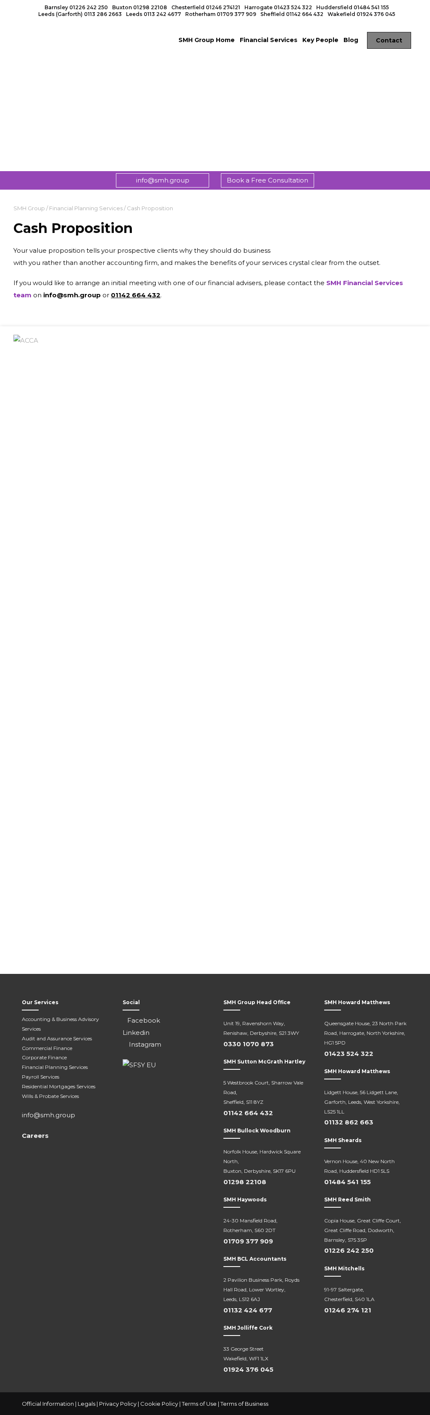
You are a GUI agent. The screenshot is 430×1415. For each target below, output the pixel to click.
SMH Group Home (206, 40)
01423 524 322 (293, 7)
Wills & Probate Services (50, 1096)
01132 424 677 (247, 1310)
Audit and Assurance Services (57, 1038)
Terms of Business (244, 1403)
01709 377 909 (236, 14)
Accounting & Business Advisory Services (60, 1024)
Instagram (144, 1044)
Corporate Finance (44, 1057)
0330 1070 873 (248, 1044)
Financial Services (268, 40)
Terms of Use (199, 1403)
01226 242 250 (88, 7)
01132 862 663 (348, 1122)
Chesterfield (188, 7)
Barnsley (56, 7)
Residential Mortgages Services (58, 1086)
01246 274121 (223, 7)
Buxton (122, 7)
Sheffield (272, 14)
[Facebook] (366, 1404)
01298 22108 (150, 7)
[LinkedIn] (383, 1404)
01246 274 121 (347, 1310)
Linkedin (136, 1033)
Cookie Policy (159, 1403)
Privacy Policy (117, 1403)
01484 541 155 (371, 7)
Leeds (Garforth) (60, 14)
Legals (86, 1403)
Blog (350, 40)
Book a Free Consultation (267, 180)
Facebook (143, 1020)
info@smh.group (162, 180)
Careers (35, 1136)
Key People (320, 40)
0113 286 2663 (103, 14)
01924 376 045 (376, 14)
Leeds (134, 14)
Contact (389, 40)
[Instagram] (399, 1404)
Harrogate (258, 7)
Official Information (48, 1403)
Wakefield (341, 14)
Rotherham (200, 14)
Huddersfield (334, 7)
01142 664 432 (304, 14)
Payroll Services (40, 1077)
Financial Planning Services (55, 1067)
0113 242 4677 (162, 14)
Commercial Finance (47, 1048)
